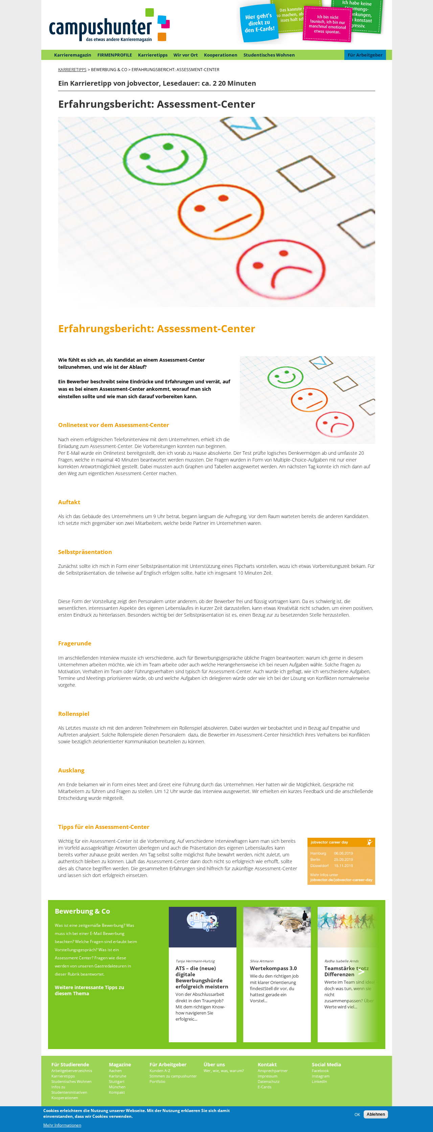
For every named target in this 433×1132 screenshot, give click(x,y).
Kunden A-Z (160, 1070)
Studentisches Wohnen (269, 55)
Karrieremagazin (72, 55)
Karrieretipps (152, 55)
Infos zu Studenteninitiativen (69, 1089)
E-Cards (264, 1086)
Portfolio (157, 1081)
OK (357, 1114)
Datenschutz (268, 1081)
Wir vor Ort (186, 55)
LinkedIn (319, 1081)
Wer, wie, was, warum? (224, 1070)
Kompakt (117, 1092)
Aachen (115, 1070)
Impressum (267, 1075)
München (117, 1086)
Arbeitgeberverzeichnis (71, 1070)
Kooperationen (220, 55)
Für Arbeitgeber (365, 55)
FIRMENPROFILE (114, 55)
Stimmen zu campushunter (173, 1075)
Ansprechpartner (273, 1070)
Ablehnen (376, 1114)
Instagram (320, 1075)
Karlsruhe (117, 1075)
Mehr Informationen (62, 1125)
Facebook (320, 1070)
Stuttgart (116, 1081)
